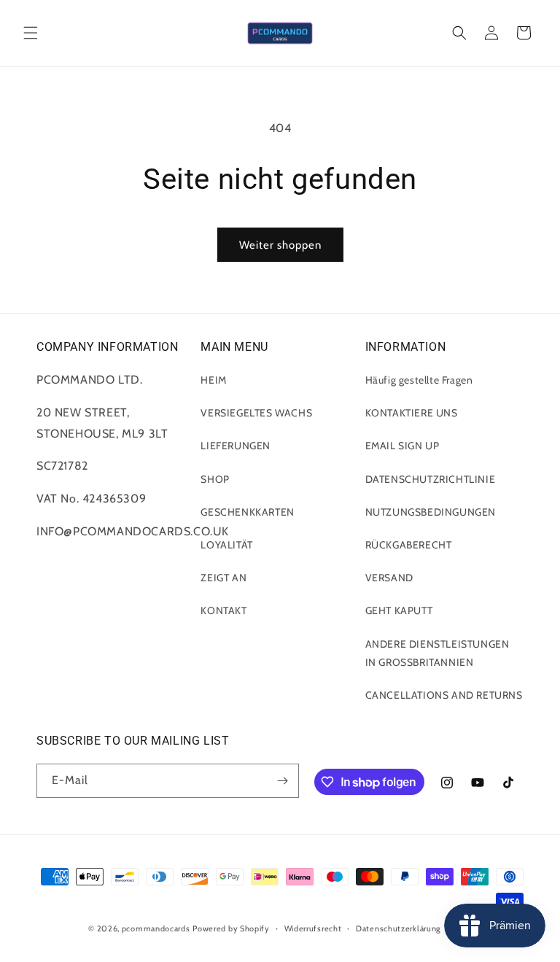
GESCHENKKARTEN (247, 512)
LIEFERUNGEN (236, 445)
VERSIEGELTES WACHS (256, 412)
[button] (31, 33)
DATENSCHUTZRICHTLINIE (430, 479)
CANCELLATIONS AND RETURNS (444, 695)
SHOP (215, 479)
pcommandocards (156, 928)
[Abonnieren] (282, 781)
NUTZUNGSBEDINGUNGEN (430, 512)
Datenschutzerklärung (398, 928)
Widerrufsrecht (313, 928)
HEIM (213, 380)
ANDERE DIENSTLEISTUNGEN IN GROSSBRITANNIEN (437, 653)
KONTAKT (223, 610)
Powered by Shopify (231, 928)
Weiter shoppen (280, 245)
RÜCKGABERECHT (408, 544)
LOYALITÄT (226, 544)
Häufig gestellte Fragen (419, 380)
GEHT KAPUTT (399, 610)
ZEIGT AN (223, 577)
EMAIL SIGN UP (402, 445)
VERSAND (389, 577)
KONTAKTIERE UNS (411, 412)
